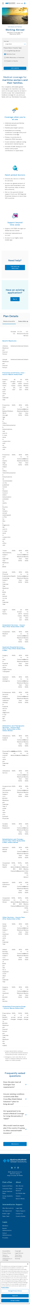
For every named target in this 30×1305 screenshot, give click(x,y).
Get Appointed (7, 1211)
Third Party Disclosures (18, 1256)
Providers (5, 1238)
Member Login (20, 3)
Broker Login (6, 1213)
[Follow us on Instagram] (18, 1168)
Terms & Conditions (5, 1256)
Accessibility (6, 1251)
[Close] (28, 1264)
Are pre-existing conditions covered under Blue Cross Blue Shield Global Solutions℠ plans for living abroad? (13, 1099)
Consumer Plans (7, 1188)
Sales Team (5, 1216)
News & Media (20, 1198)
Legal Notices (19, 1253)
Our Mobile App (20, 1193)
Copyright (18, 1251)
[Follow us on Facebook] (15, 1168)
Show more (14, 1144)
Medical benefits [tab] (9, 321)
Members (5, 1225)
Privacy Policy (6, 1253)
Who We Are (19, 1186)
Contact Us (19, 1213)
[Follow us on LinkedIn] (12, 1168)
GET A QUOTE (15, 68)
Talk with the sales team (15, 267)
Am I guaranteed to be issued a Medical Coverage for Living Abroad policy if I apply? (13, 1115)
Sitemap (17, 1258)
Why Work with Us (8, 1208)
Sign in (15, 299)
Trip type (6, 41)
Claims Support (20, 1211)
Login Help (19, 1208)
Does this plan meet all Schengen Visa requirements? (12, 1084)
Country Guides (20, 1216)
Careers (18, 1196)
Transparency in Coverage (7, 1259)
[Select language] (25, 3)
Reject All (15, 1295)
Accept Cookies (15, 1300)
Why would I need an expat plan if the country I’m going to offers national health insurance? (14, 1129)
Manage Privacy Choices (15, 1291)
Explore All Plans (7, 1186)
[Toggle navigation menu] (3, 3)
